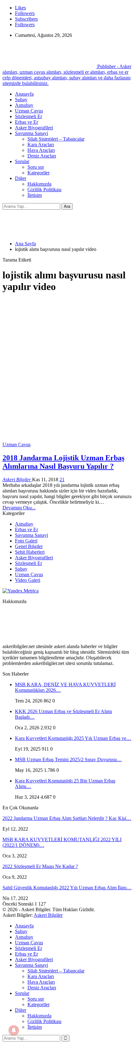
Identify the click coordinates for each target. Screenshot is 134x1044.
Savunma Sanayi (31, 133)
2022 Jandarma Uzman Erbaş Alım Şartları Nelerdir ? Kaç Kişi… (66, 818)
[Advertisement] (67, 366)
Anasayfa (24, 94)
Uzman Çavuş (29, 110)
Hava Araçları (41, 150)
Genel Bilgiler (29, 546)
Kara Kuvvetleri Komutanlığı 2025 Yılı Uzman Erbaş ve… (73, 738)
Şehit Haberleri (30, 552)
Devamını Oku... (19, 507)
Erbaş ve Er (26, 122)
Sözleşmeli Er (28, 116)
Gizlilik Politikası (44, 189)
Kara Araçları (40, 144)
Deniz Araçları (41, 155)
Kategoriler (38, 172)
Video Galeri (27, 580)
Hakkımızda (39, 184)
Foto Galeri (26, 540)
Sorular (22, 161)
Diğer (20, 178)
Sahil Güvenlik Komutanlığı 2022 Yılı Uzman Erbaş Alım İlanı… (67, 887)
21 (62, 479)
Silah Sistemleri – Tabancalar (55, 139)
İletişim (34, 195)
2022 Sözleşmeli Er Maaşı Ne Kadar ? (40, 866)
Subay (21, 99)
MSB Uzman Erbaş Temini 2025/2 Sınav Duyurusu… (68, 759)
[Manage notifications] (14, 1030)
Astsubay (24, 105)
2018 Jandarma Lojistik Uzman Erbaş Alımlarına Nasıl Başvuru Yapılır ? (63, 462)
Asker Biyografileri (34, 127)
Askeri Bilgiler (48, 915)
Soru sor (35, 167)
